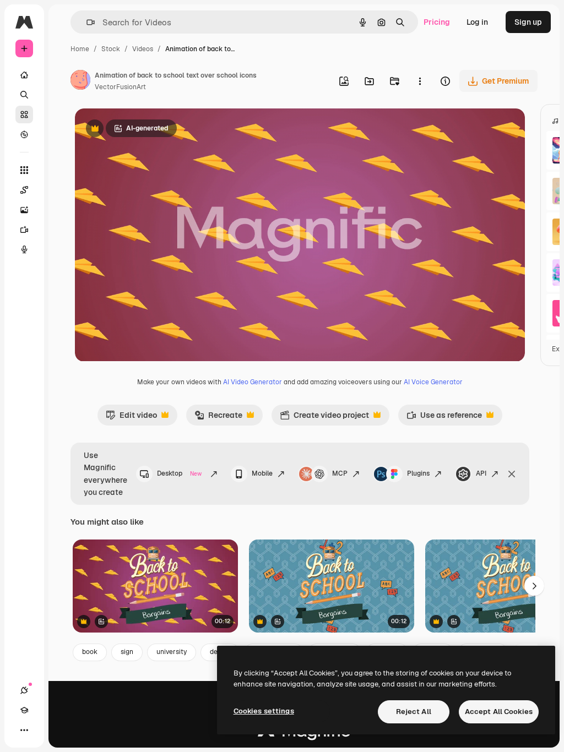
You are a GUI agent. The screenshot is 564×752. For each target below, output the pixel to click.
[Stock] (24, 114)
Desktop (179, 473)
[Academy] (24, 710)
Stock (110, 49)
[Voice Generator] (24, 249)
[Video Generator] (24, 229)
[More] (24, 730)
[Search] (24, 94)
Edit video (131, 418)
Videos (142, 49)
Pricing (437, 22)
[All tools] (24, 170)
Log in (477, 22)
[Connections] (24, 690)
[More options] (420, 81)
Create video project (324, 418)
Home (79, 49)
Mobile (262, 473)
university (171, 651)
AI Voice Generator (433, 382)
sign (127, 651)
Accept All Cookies (499, 711)
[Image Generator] (24, 210)
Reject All (413, 711)
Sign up (528, 22)
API (481, 473)
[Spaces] (24, 190)
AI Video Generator (252, 382)
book (89, 651)
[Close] (511, 474)
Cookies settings (264, 711)
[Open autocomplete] (86, 22)
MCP (340, 473)
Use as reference (444, 418)
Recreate (218, 418)
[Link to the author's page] (80, 81)
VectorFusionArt (120, 87)
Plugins (418, 473)
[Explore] (24, 134)
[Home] (24, 75)
